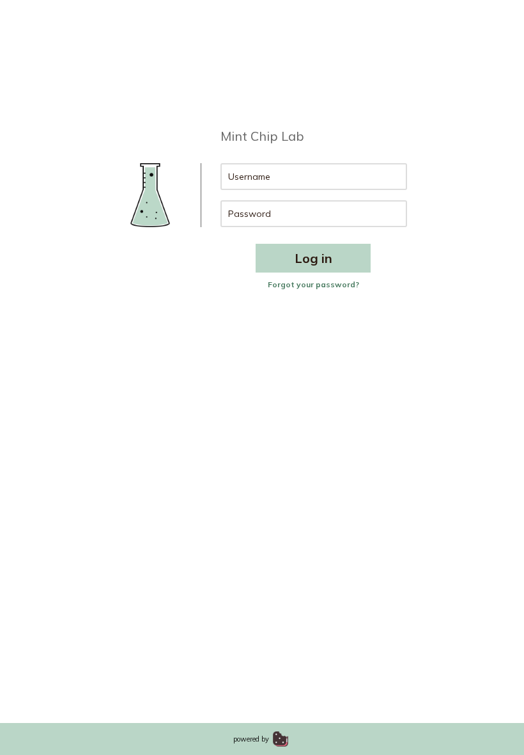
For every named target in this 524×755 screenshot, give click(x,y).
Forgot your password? (313, 284)
